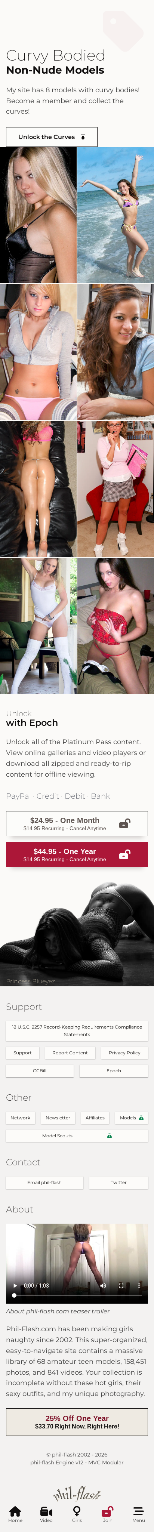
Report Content (70, 1052)
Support (22, 1052)
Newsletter (58, 1118)
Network (20, 1118)
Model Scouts (57, 1135)
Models (128, 1118)
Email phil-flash (44, 1182)
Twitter (119, 1182)
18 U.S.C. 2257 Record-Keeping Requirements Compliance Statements (77, 1030)
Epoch (114, 1070)
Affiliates (95, 1118)
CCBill (39, 1070)
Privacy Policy (125, 1052)
